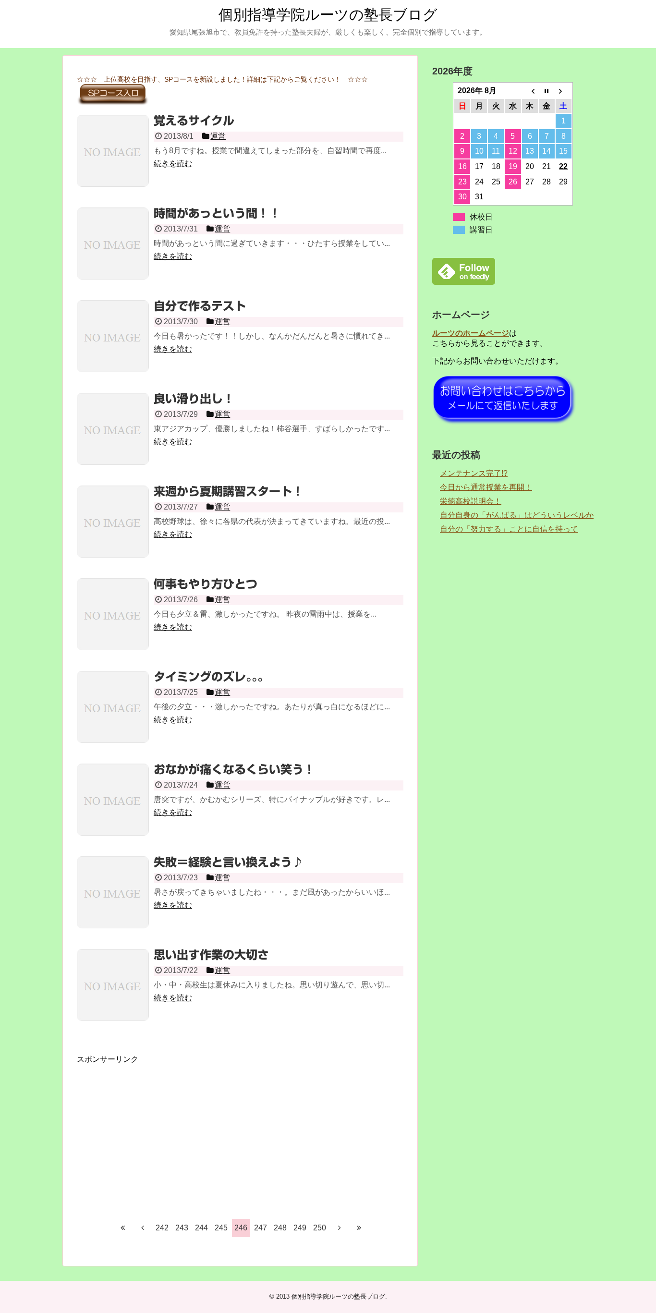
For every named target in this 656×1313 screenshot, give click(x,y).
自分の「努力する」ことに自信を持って (509, 529)
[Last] (359, 1227)
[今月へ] (547, 91)
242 (162, 1228)
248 (280, 1228)
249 (299, 1228)
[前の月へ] (530, 91)
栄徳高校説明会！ (470, 501)
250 (319, 1228)
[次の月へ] (563, 91)
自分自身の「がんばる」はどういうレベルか (517, 515)
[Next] (339, 1227)
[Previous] (143, 1227)
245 (221, 1228)
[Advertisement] (240, 1132)
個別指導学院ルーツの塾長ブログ (328, 15)
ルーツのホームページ (470, 333)
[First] (123, 1227)
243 (181, 1228)
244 (201, 1228)
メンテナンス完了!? (474, 473)
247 (260, 1228)
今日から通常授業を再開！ (486, 487)
